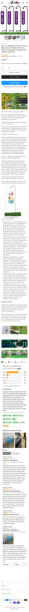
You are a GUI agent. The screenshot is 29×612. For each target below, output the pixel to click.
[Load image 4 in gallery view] (22, 37)
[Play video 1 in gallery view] (14, 37)
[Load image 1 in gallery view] (6, 37)
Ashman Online (11, 607)
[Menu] (2, 2)
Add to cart (14, 72)
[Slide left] (2, 37)
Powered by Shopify (14, 608)
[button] (23, 2)
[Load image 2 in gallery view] (10, 37)
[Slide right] (26, 37)
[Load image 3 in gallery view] (18, 37)
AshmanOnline (5, 43)
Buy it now (14, 77)
